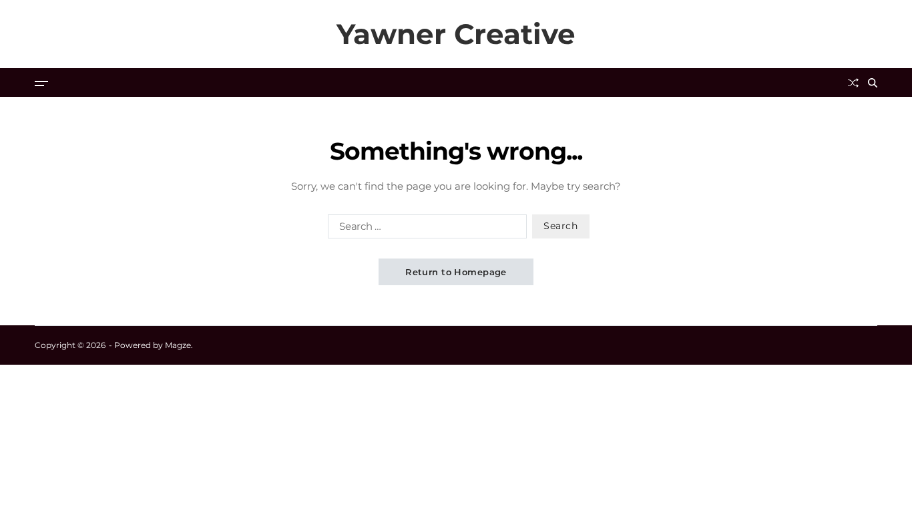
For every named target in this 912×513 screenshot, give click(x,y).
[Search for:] (424, 229)
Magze (178, 345)
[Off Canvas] (41, 83)
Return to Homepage (456, 272)
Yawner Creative (456, 34)
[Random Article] (853, 82)
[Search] (872, 83)
